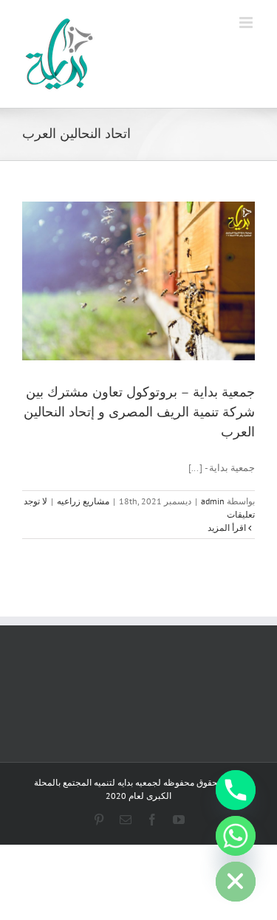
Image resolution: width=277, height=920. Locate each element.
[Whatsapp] (236, 836)
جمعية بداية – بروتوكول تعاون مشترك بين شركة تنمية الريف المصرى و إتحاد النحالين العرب (139, 412)
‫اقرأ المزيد (228, 527)
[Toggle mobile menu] (247, 22)
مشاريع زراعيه (83, 501)
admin (213, 501)
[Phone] (236, 790)
